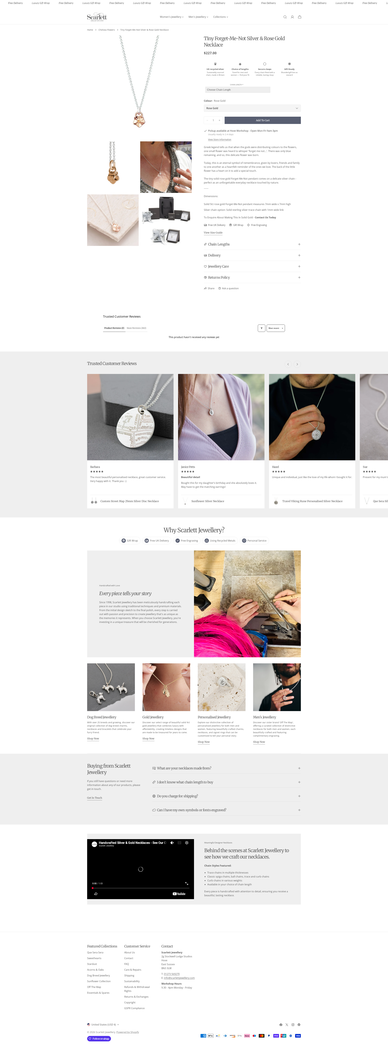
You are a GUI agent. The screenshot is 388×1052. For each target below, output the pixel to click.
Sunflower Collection (99, 981)
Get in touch (94, 797)
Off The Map (94, 987)
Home (90, 29)
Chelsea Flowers (107, 29)
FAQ (126, 964)
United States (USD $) (103, 1024)
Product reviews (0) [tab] (114, 328)
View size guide (213, 232)
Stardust (92, 964)
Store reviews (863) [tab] (136, 328)
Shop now (93, 738)
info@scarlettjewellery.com (179, 978)
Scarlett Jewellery (105, 1032)
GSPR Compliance (134, 1008)
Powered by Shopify (127, 1032)
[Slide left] (288, 364)
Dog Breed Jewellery (98, 975)
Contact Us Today (265, 217)
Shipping (129, 975)
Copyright (129, 1002)
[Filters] (261, 328)
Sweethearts (94, 958)
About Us (129, 952)
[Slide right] (297, 364)
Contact (128, 958)
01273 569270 (172, 974)
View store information (219, 139)
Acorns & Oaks (95, 969)
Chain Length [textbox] (236, 84)
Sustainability (132, 981)
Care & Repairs (132, 969)
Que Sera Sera (95, 952)
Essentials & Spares (98, 992)
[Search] (285, 17)
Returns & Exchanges (136, 996)
